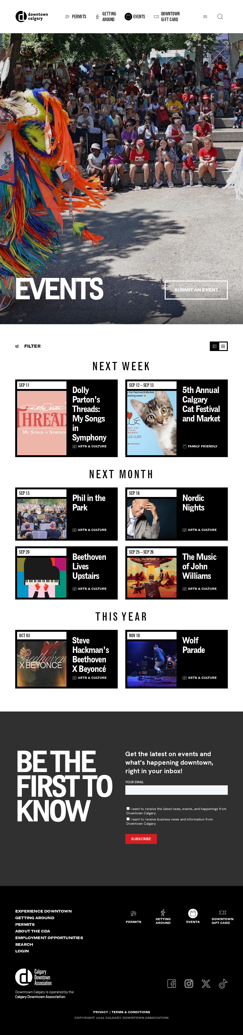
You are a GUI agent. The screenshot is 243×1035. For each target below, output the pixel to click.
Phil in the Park (88, 503)
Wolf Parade (193, 645)
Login (22, 951)
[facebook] (172, 981)
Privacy (100, 1012)
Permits (24, 924)
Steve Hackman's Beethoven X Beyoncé (90, 654)
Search (24, 944)
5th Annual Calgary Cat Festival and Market (201, 404)
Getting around (34, 917)
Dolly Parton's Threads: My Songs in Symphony (89, 414)
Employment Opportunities (49, 937)
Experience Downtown (43, 911)
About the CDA (32, 931)
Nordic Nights (193, 503)
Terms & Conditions (131, 1012)
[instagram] (189, 981)
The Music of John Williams (199, 566)
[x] (206, 981)
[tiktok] (223, 981)
